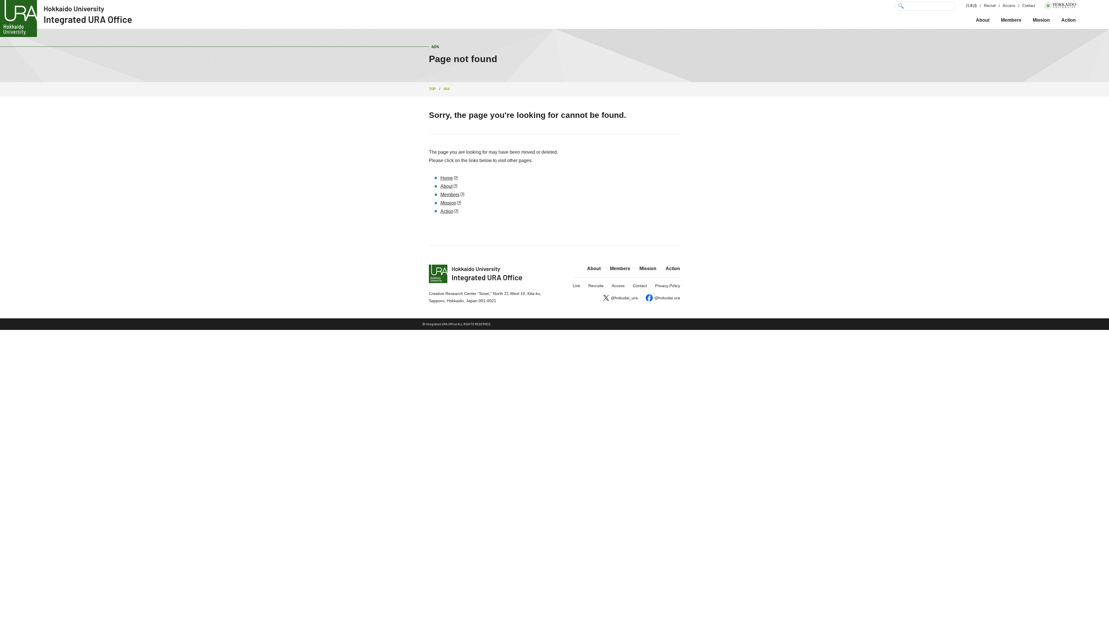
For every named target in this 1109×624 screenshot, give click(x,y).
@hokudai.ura (667, 298)
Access (1009, 5)
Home (446, 178)
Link (576, 285)
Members (1011, 20)
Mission (1041, 20)
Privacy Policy (667, 285)
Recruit (990, 5)
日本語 (971, 5)
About (982, 20)
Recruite (596, 285)
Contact (1028, 5)
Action (1068, 20)
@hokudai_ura (624, 298)
